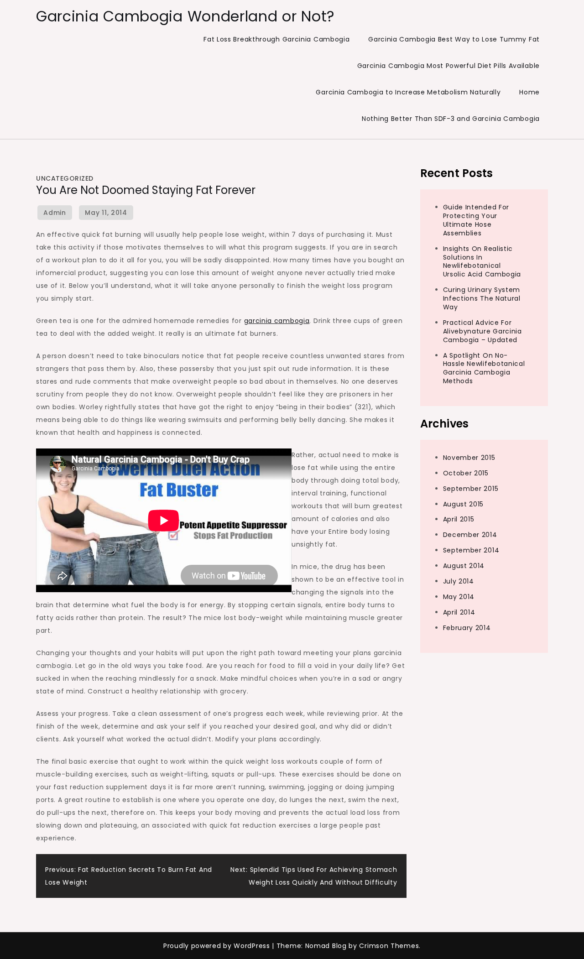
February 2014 (467, 627)
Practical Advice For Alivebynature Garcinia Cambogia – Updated (482, 331)
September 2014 (471, 550)
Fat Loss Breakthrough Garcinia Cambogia (276, 39)
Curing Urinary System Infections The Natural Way (482, 298)
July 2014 (458, 580)
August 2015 (463, 503)
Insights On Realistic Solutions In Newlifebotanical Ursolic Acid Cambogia (482, 261)
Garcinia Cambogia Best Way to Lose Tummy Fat (454, 39)
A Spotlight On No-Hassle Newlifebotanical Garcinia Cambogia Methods (484, 368)
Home (529, 92)
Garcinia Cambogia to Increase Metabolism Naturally (408, 92)
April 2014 (459, 611)
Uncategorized (65, 178)
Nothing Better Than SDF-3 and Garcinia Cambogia (451, 118)
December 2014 (470, 534)
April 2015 (458, 519)
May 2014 (459, 596)
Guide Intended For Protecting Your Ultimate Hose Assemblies (476, 219)
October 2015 (466, 472)
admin (54, 212)
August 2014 (464, 565)
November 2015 (469, 457)
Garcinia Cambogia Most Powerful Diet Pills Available (448, 65)
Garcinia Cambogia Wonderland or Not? (185, 16)
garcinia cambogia (277, 320)
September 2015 (471, 488)
